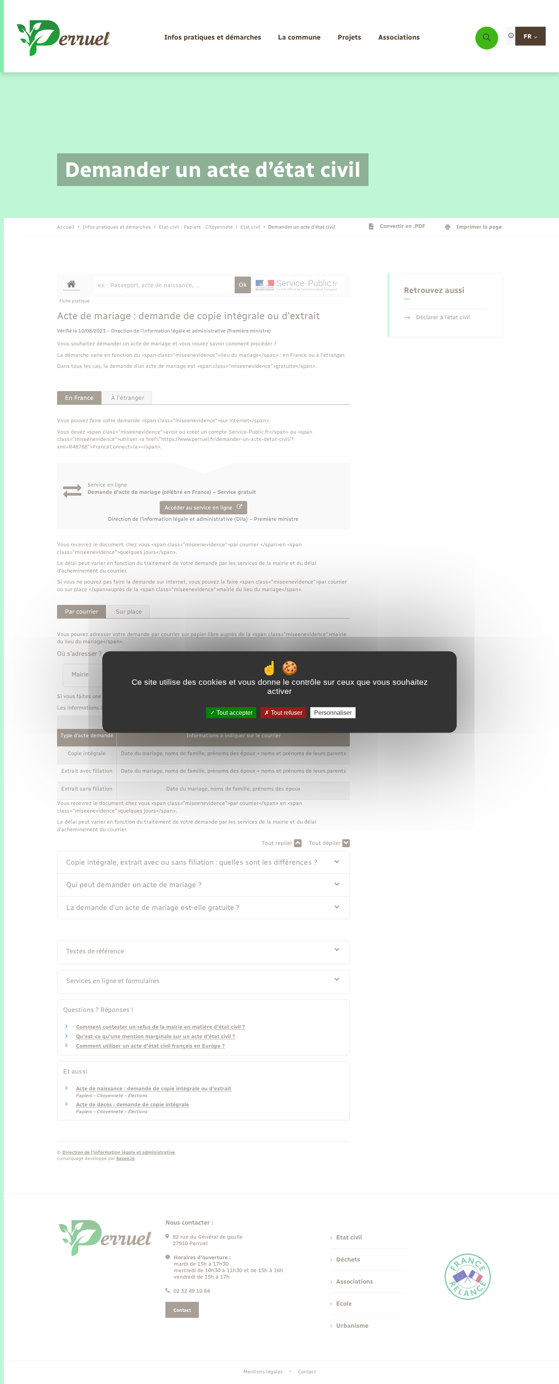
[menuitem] (212, 37)
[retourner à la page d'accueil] (63, 38)
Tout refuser (285, 712)
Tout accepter (234, 712)
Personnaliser (333, 712)
